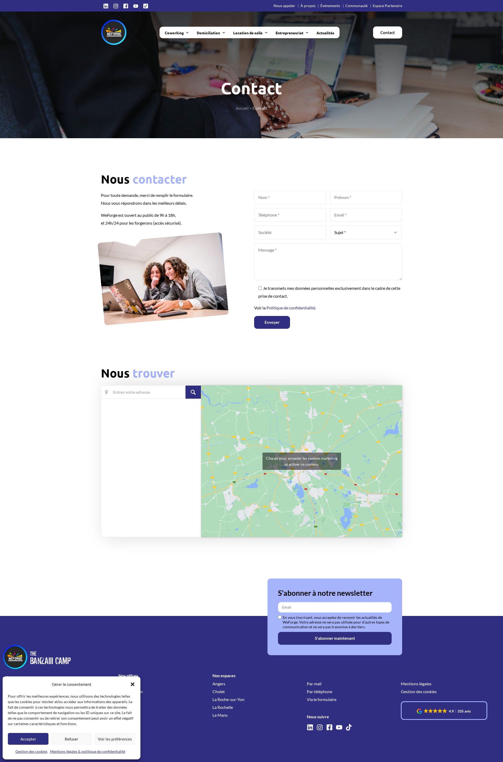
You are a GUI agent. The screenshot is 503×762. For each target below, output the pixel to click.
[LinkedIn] (106, 5)
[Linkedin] (310, 727)
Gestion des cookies (31, 751)
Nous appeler (284, 5)
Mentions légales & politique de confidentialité (87, 751)
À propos (307, 5)
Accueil (242, 108)
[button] (132, 684)
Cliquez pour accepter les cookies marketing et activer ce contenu (301, 461)
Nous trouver (319, 707)
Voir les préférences (115, 739)
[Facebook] (126, 5)
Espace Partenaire (387, 5)
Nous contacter (321, 675)
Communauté (356, 5)
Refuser (71, 739)
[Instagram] (116, 5)
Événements (330, 5)
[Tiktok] (146, 5)
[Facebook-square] (329, 727)
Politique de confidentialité (290, 307)
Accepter (28, 739)
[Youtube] (136, 5)
